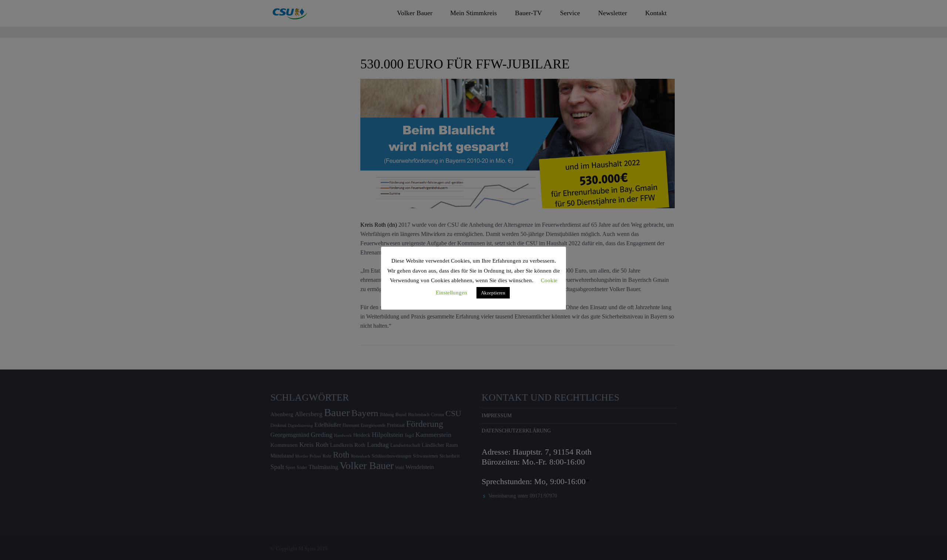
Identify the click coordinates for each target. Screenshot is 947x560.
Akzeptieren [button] (493, 293)
